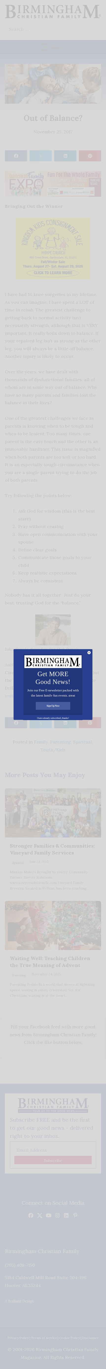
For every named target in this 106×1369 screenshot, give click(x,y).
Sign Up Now (53, 706)
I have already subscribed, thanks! (53, 718)
